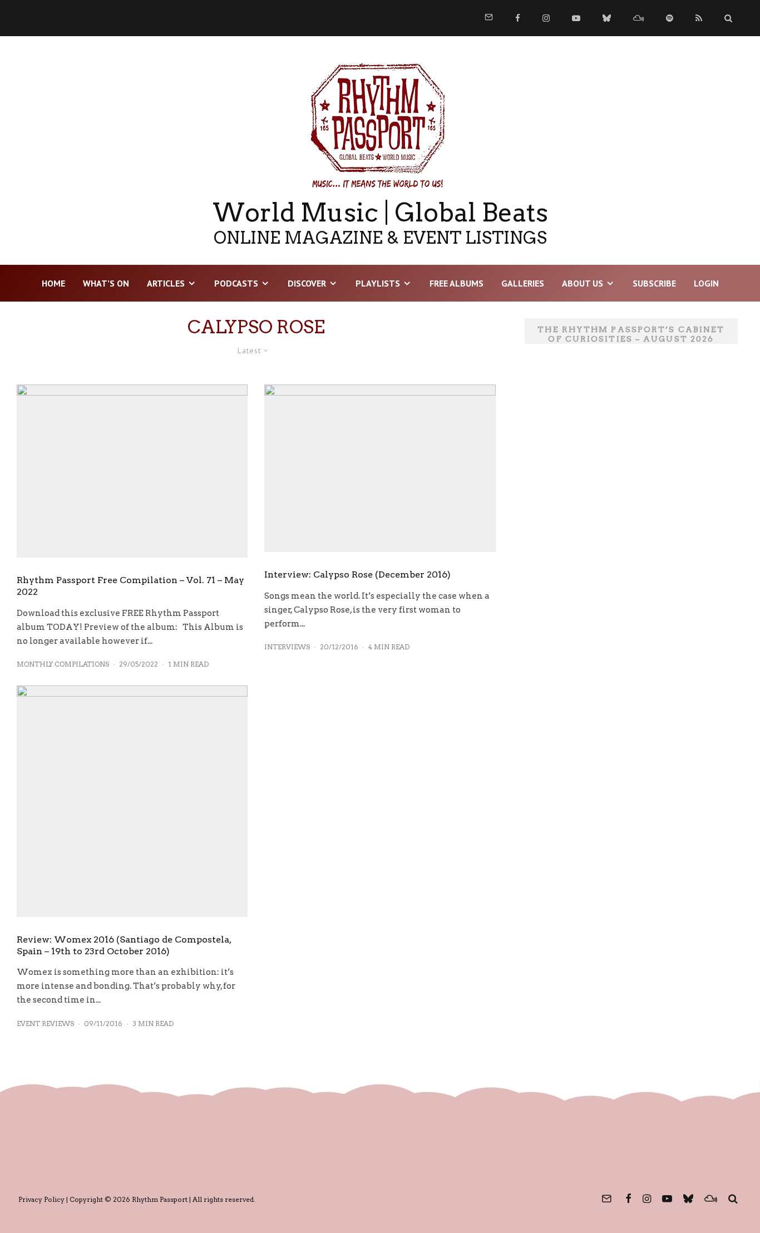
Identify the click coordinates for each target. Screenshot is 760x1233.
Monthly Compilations (63, 664)
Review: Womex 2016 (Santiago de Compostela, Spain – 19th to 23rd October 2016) (124, 945)
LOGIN (706, 283)
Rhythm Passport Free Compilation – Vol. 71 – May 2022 (130, 586)
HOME (53, 283)
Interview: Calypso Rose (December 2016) (357, 574)
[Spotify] (669, 18)
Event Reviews (45, 1023)
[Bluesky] (606, 18)
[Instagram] (546, 18)
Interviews (287, 647)
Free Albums (456, 283)
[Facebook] (517, 18)
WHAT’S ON (106, 283)
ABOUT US (582, 283)
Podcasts (236, 283)
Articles (166, 283)
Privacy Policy (41, 1199)
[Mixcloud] (638, 18)
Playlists (378, 283)
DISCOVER (307, 283)
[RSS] (698, 18)
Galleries (522, 283)
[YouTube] (576, 18)
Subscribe (654, 283)
